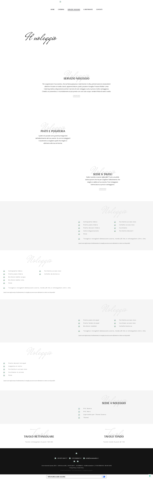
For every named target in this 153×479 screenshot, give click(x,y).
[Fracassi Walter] (76, 454)
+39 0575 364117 (62, 458)
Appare (91, 470)
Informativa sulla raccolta (56, 477)
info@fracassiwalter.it (92, 458)
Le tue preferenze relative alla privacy (84, 477)
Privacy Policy (73, 467)
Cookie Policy (80, 467)
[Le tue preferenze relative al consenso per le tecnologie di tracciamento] (150, 476)
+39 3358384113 (76, 458)
